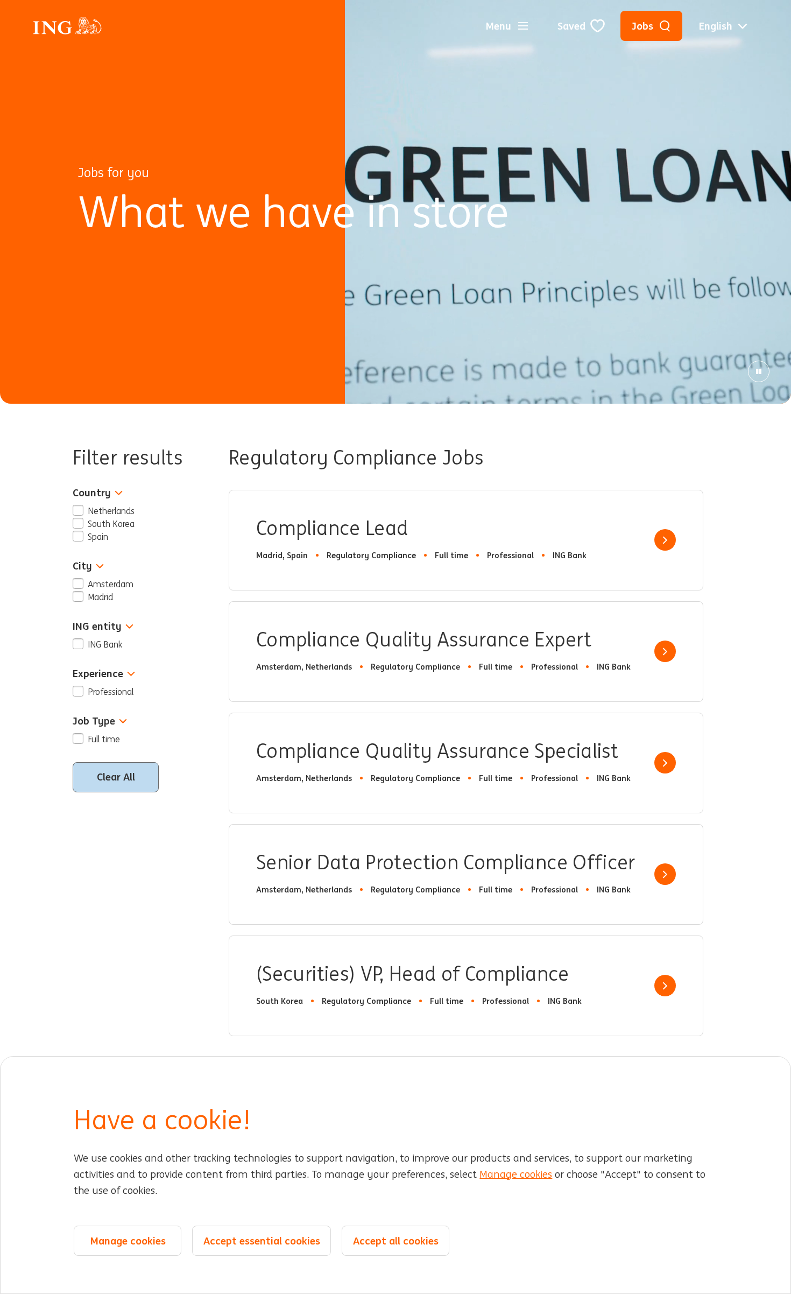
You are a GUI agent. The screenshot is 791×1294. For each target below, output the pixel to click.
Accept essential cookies (261, 1240)
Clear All (116, 776)
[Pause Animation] (758, 371)
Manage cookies (515, 1174)
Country (92, 493)
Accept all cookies (396, 1240)
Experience (98, 673)
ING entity (97, 626)
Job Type (94, 721)
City (82, 566)
